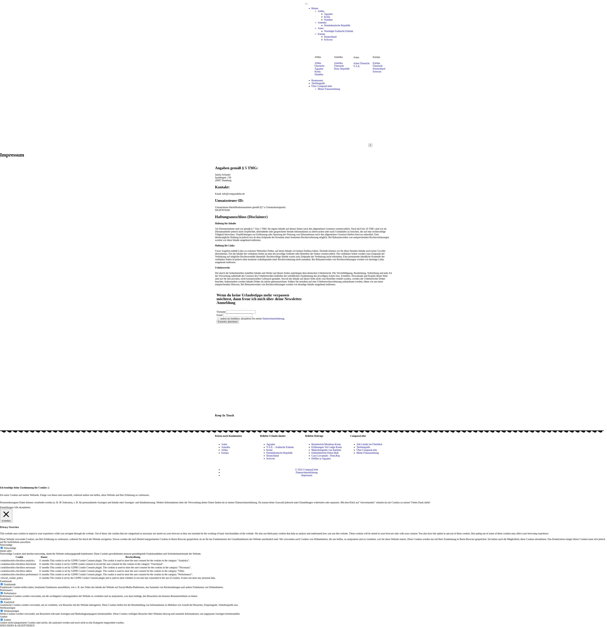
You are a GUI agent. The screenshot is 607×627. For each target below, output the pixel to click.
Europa (321, 34)
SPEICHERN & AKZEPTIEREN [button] (17, 625)
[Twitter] (219, 424)
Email (219, 315)
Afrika (321, 11)
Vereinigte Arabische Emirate (338, 31)
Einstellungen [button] (7, 507)
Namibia (328, 19)
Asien (321, 28)
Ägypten (328, 14)
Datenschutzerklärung (273, 318)
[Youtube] (227, 424)
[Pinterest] (236, 424)
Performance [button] (6, 590)
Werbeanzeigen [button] (7, 607)
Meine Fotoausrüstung (329, 89)
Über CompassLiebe (321, 86)
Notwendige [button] (6, 545)
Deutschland (330, 36)
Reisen (314, 8)
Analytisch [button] (5, 599)
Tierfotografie (318, 83)
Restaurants (317, 80)
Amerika (322, 22)
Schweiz (328, 39)
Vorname (221, 311)
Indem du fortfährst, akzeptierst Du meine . (252, 318)
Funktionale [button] (6, 581)
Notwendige (10, 548)
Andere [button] (3, 616)
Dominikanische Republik (337, 25)
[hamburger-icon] (306, 3)
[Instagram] (244, 424)
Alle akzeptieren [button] (22, 507)
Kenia (327, 16)
